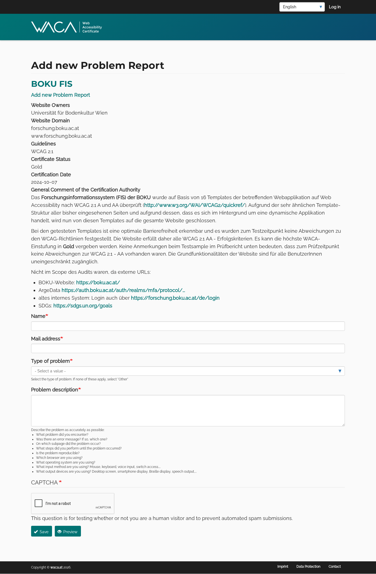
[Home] (68, 27)
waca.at (56, 567)
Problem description (54, 389)
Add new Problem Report (60, 95)
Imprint (282, 566)
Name (38, 316)
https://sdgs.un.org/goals (82, 305)
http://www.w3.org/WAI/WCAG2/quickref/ (194, 205)
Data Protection (308, 566)
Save (43, 532)
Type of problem (50, 361)
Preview (69, 532)
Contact (335, 566)
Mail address (45, 339)
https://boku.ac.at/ (98, 282)
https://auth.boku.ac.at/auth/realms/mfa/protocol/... (123, 290)
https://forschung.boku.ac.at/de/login (175, 298)
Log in (335, 6)
